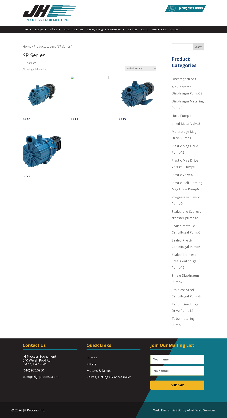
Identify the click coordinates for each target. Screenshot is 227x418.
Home (28, 29)
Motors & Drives (73, 29)
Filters (53, 29)
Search (198, 46)
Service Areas (159, 29)
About (144, 29)
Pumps (39, 29)
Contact (174, 29)
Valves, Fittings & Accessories (104, 29)
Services (132, 29)
